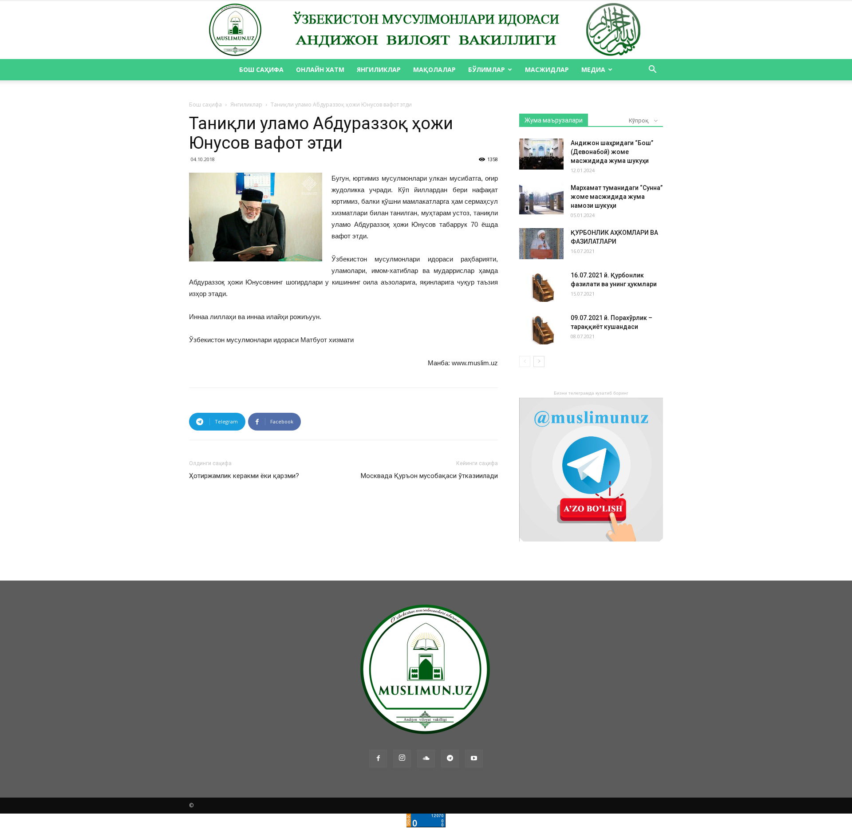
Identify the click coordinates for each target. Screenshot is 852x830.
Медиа (593, 69)
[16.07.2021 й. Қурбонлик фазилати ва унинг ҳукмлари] (541, 286)
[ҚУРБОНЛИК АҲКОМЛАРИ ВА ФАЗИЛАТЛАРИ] (541, 243)
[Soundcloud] (426, 758)
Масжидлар (547, 69)
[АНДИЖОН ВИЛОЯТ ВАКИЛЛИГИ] (426, 30)
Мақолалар (434, 69)
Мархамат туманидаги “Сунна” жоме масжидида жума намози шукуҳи (617, 196)
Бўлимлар (486, 69)
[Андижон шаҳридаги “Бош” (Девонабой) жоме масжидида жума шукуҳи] (541, 154)
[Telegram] (450, 758)
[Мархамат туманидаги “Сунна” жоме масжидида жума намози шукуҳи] (541, 198)
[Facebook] (378, 758)
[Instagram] (402, 758)
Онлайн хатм (320, 69)
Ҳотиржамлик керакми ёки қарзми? (244, 476)
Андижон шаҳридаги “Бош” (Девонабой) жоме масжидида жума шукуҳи (612, 151)
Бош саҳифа (261, 69)
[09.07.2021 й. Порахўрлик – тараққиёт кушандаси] (541, 328)
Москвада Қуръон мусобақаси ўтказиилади (429, 476)
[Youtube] (474, 758)
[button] (652, 70)
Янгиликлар (379, 69)
